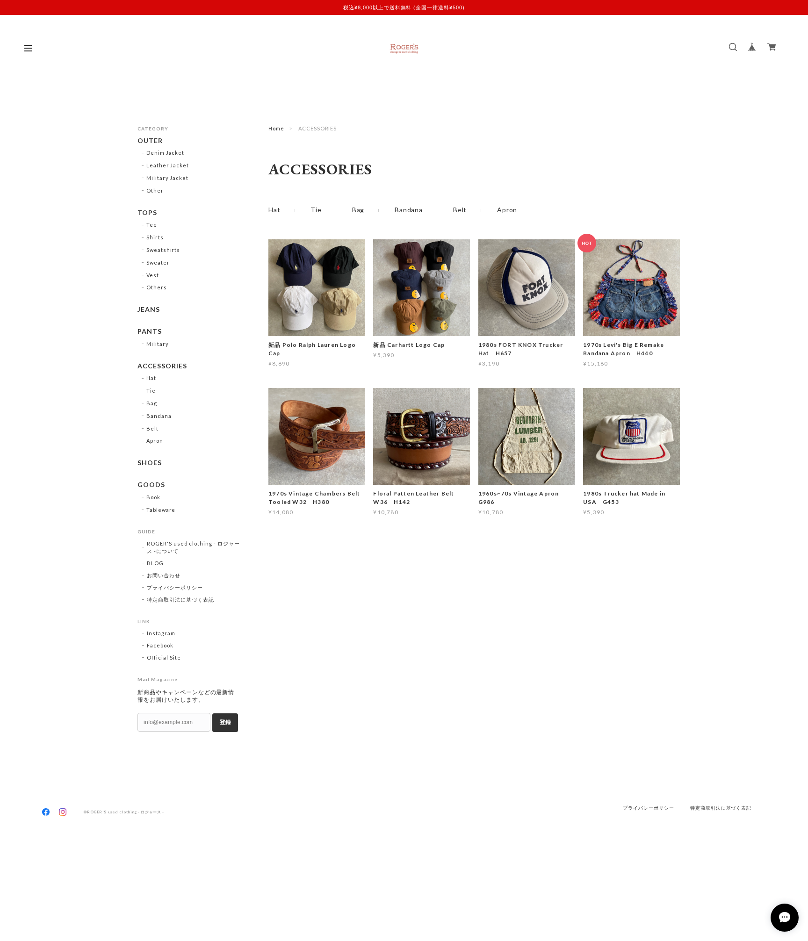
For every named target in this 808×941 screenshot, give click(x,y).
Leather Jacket (167, 165)
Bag (358, 210)
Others (156, 287)
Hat (274, 210)
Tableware (161, 510)
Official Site (163, 657)
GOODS (151, 484)
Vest (152, 275)
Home (276, 128)
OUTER (150, 140)
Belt (460, 210)
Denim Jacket (165, 153)
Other (155, 190)
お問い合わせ (163, 575)
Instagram (161, 633)
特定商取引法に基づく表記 (180, 599)
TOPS (147, 212)
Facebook (160, 645)
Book (153, 497)
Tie (316, 210)
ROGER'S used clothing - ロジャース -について (193, 547)
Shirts (155, 237)
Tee (151, 225)
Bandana (409, 210)
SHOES (149, 463)
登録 (225, 722)
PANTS (149, 331)
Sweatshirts (163, 250)
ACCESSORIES (162, 366)
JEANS (148, 309)
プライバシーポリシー (175, 587)
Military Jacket (167, 178)
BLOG (155, 563)
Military (157, 344)
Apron (507, 210)
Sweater (158, 262)
